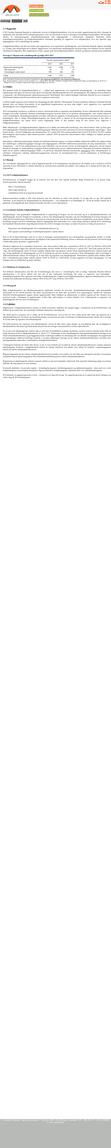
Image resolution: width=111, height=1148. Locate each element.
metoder (17, 20)
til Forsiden (36, 10)
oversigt (5, 20)
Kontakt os (36, 6)
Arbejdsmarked (39, 14)
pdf (25, 20)
